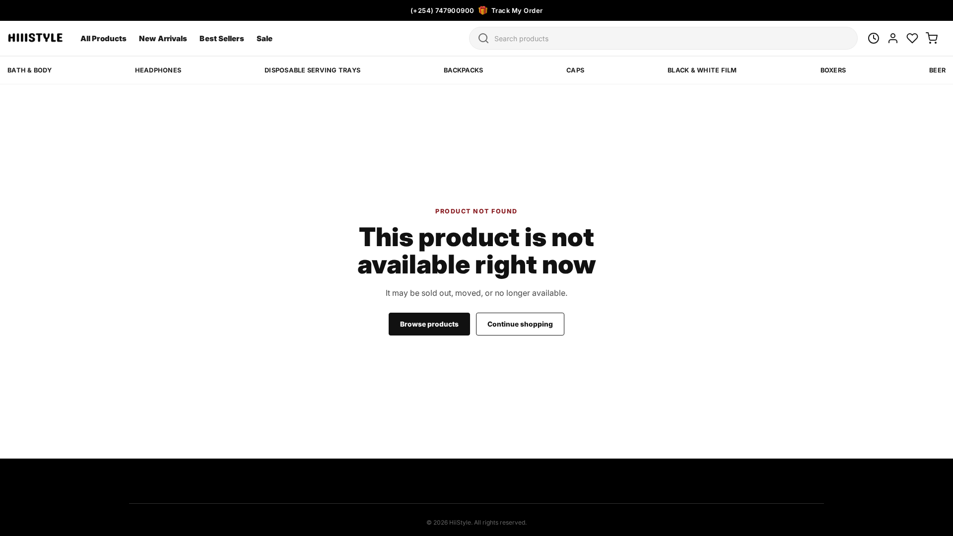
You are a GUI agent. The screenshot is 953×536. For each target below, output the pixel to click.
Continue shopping (520, 324)
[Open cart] (932, 38)
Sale (264, 38)
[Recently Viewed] (874, 38)
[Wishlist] (912, 38)
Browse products (429, 324)
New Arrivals (163, 38)
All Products (103, 38)
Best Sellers (222, 38)
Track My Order (517, 10)
